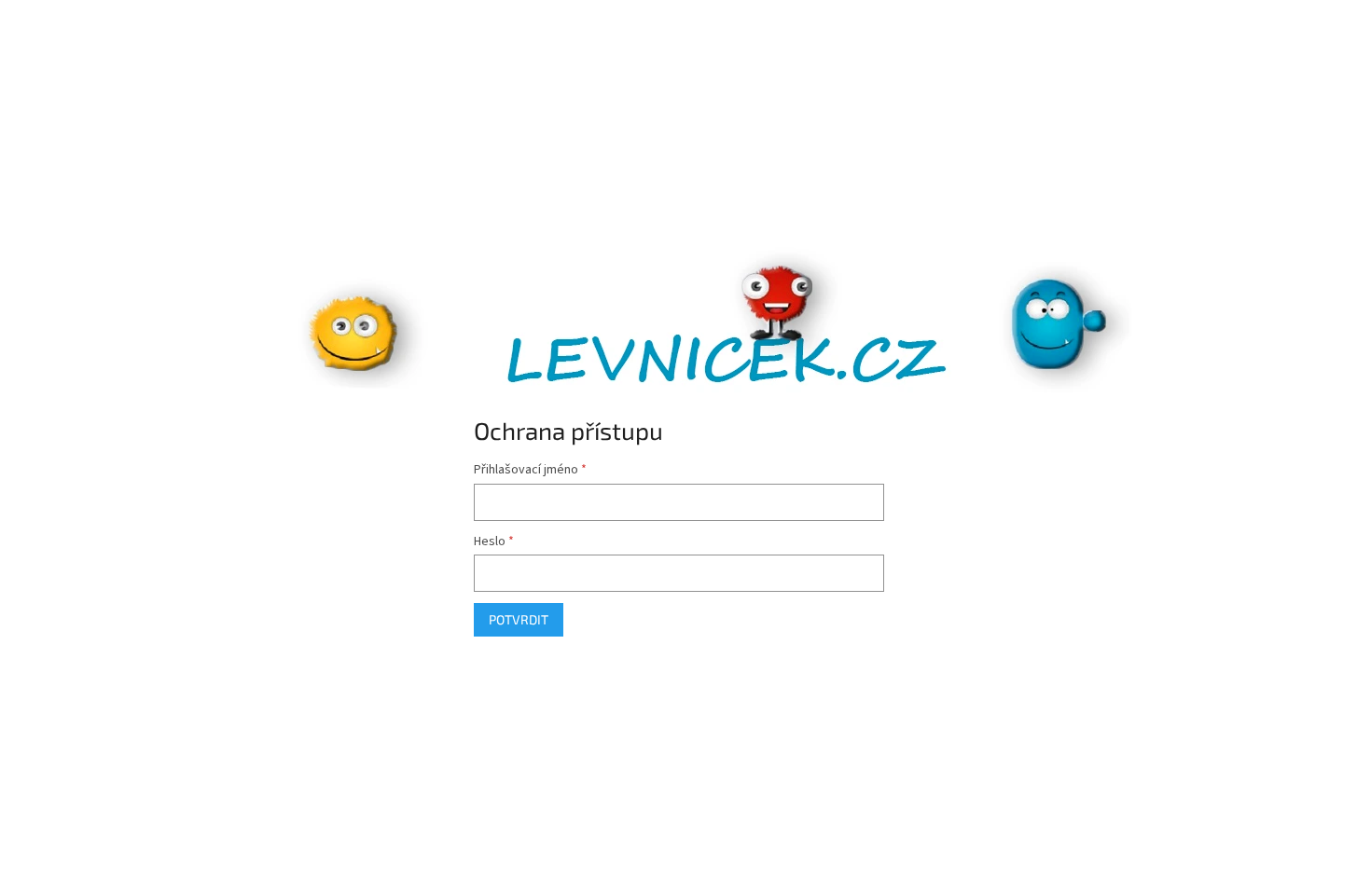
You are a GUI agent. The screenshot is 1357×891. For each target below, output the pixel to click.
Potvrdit (518, 619)
